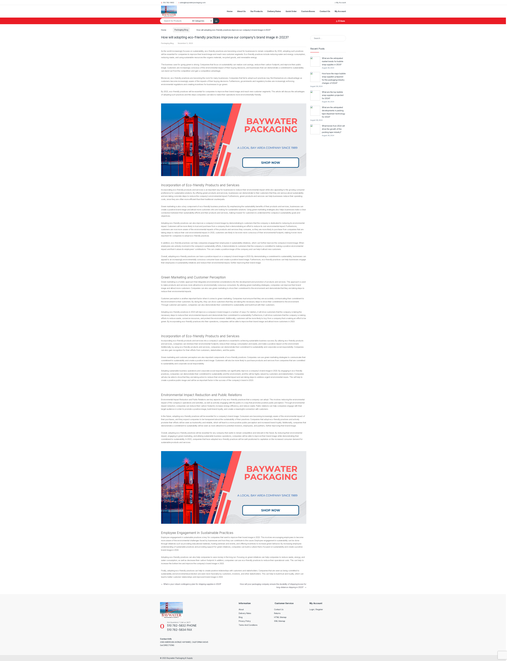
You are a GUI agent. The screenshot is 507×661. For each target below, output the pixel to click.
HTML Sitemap (280, 617)
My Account (341, 2)
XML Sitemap (279, 621)
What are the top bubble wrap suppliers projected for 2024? (332, 95)
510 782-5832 (168, 2)
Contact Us (325, 11)
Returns (277, 613)
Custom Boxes (308, 11)
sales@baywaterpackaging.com (193, 2)
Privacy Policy (245, 621)
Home (229, 11)
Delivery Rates (274, 11)
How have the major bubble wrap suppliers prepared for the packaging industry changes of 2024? (334, 78)
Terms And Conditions (248, 625)
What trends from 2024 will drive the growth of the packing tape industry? (333, 129)
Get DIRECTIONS (167, 645)
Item (341, 21)
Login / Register (316, 609)
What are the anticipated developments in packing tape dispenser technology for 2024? (333, 112)
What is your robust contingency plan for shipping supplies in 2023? (191, 584)
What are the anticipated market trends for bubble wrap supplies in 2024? (332, 61)
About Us (241, 11)
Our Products (256, 11)
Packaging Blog (181, 30)
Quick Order (291, 11)
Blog (241, 617)
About (241, 609)
